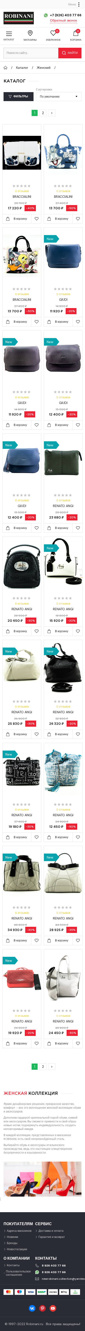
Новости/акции (17, 1249)
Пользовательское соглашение (18, 1273)
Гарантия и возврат (51, 1237)
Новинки (12, 1237)
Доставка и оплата (51, 1230)
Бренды (12, 1243)
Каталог (22, 67)
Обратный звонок (63, 20)
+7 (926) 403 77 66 (65, 15)
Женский (44, 67)
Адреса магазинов (19, 1230)
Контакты (13, 1265)
